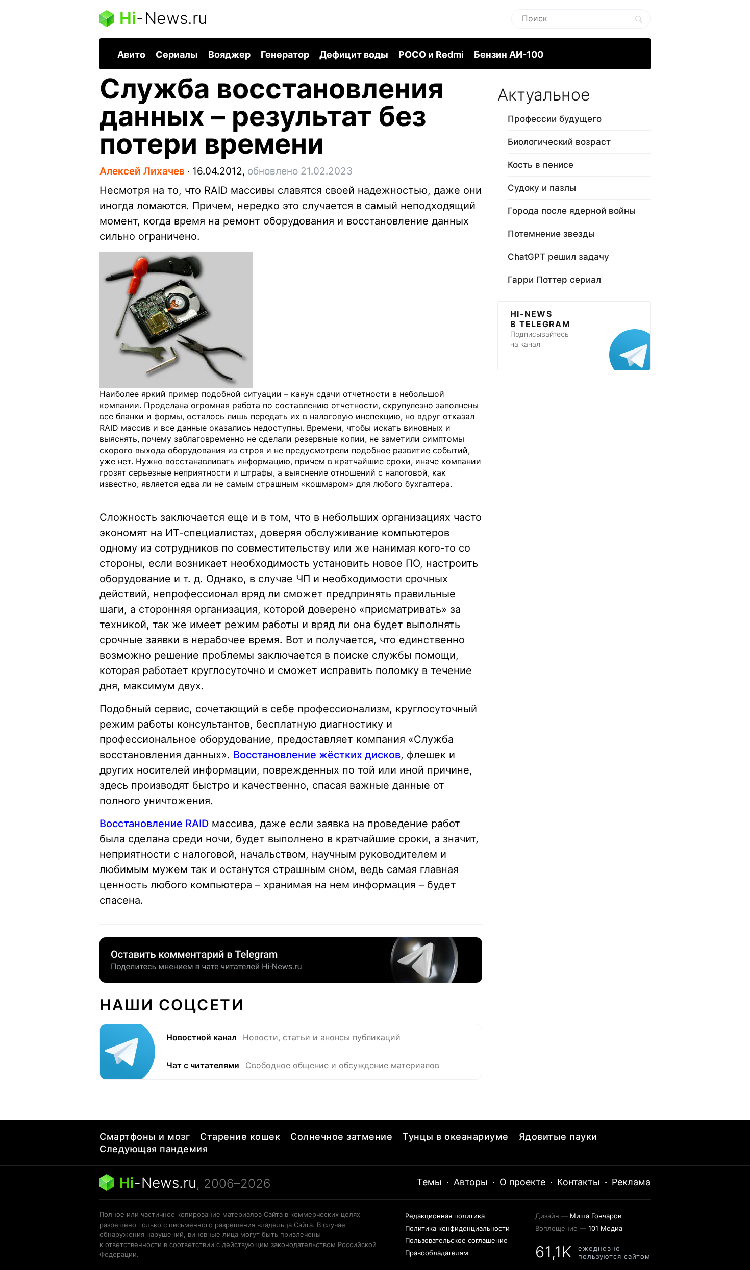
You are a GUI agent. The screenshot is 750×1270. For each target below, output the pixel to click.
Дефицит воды (353, 54)
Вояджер (229, 54)
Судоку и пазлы (542, 188)
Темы (429, 1182)
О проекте (522, 1182)
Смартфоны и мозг (144, 1136)
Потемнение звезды (551, 234)
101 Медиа (605, 1228)
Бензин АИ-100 (508, 54)
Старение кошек (240, 1136)
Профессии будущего (555, 119)
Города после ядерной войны (572, 211)
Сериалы (177, 54)
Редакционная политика (445, 1216)
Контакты (578, 1182)
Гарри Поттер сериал (554, 280)
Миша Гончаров (595, 1216)
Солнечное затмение (341, 1136)
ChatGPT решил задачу (558, 257)
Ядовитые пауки (558, 1136)
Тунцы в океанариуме (456, 1136)
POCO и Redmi (431, 54)
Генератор (285, 54)
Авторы (471, 1182)
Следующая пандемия (153, 1148)
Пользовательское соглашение (456, 1240)
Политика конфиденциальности (457, 1228)
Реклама (631, 1182)
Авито (131, 54)
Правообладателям (436, 1253)
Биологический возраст (559, 142)
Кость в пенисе (540, 165)
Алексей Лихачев (142, 171)
